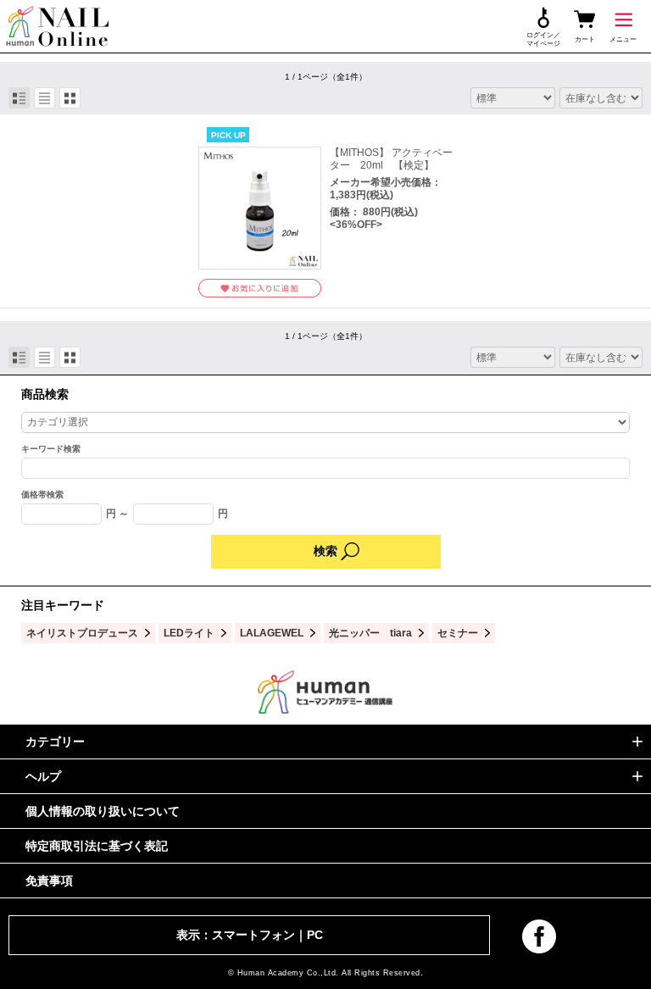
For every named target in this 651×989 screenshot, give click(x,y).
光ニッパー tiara (370, 632)
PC (315, 935)
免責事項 (49, 880)
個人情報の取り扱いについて (102, 811)
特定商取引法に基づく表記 (96, 846)
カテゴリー (55, 741)
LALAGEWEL (271, 632)
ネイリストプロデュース (82, 632)
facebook (539, 936)
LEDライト (189, 632)
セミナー (457, 632)
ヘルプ (43, 776)
